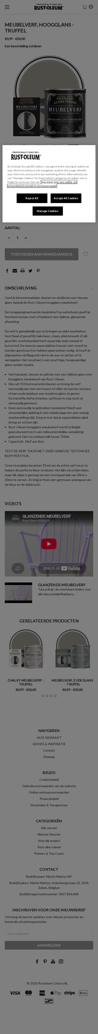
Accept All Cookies (66, 198)
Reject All (32, 198)
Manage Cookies (47, 210)
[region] (49, 183)
